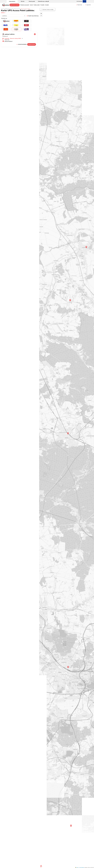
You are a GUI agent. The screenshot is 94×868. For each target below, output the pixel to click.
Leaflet (77, 867)
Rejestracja (79, 4)
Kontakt (47, 4)
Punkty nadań (37, 4)
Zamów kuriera (15, 5)
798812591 (6, 39)
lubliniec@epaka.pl (8, 41)
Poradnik (42, 4)
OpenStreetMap (81, 867)
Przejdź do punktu (31, 44)
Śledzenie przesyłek (24, 4)
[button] (68, 433)
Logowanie (88, 4)
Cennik (31, 4)
